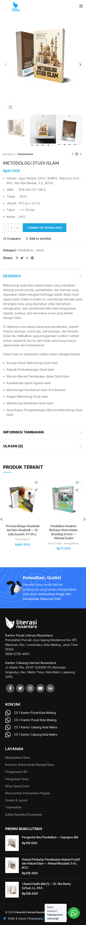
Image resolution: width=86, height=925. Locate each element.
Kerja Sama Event (17, 786)
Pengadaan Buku (17, 779)
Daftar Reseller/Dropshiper (23, 814)
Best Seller (55, 543)
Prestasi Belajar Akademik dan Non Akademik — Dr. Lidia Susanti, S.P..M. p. (22, 530)
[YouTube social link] (40, 688)
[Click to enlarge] (10, 107)
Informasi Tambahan (23, 432)
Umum (40, 250)
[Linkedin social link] (50, 688)
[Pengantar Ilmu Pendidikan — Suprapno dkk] (12, 843)
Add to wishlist (40, 238)
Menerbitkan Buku (17, 757)
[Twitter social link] (22, 258)
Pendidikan (25, 154)
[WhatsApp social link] (27, 258)
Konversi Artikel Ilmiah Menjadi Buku (29, 764)
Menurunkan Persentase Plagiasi (27, 793)
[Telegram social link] (32, 258)
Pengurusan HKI (16, 771)
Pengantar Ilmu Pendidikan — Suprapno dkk (50, 837)
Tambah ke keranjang (44, 227)
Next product (81, 154)
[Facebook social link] (17, 258)
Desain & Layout (16, 800)
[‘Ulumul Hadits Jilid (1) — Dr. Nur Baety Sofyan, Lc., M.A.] (12, 890)
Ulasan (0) (13, 446)
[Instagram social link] (30, 688)
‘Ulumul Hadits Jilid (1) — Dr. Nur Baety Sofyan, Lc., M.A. (46, 886)
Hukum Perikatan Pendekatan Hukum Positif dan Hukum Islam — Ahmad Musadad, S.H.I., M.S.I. (51, 863)
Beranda (8, 154)
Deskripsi (12, 276)
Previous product (72, 154)
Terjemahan (13, 807)
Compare (14, 238)
